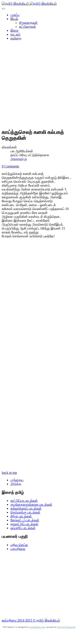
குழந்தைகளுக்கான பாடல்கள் (31, 504)
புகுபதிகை (17, 549)
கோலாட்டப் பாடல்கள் (24, 520)
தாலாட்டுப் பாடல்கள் (24, 524)
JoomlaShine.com (37, 627)
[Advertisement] (39, 86)
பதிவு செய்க (19, 545)
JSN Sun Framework (66, 627)
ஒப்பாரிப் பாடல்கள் (23, 528)
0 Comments (10, 166)
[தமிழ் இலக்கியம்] (29, 3)
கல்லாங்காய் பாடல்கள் (26, 508)
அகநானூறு (18, 159)
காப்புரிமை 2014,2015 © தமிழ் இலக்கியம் (31, 620)
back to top (9, 472)
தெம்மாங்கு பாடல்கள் (25, 512)
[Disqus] (39, 300)
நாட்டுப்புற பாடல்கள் (24, 500)
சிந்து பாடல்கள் (21, 516)
